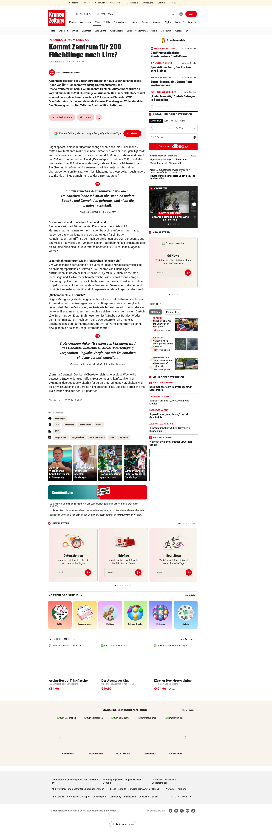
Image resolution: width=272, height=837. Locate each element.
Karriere (182, 789)
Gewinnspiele (116, 3)
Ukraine (99, 425)
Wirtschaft (63, 31)
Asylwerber (123, 437)
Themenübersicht (135, 510)
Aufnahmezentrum (97, 437)
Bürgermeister (78, 437)
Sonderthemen (141, 31)
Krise (112, 437)
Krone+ (72, 22)
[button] (184, 22)
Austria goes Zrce (182, 31)
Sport (135, 22)
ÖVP (57, 431)
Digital (168, 22)
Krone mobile (132, 3)
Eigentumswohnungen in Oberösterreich (173, 159)
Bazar (173, 3)
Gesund (145, 22)
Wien (97, 22)
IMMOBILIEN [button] (155, 121)
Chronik (75, 31)
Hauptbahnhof (61, 437)
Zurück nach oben (123, 824)
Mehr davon (166, 31)
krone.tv (192, 22)
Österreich (85, 22)
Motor (178, 22)
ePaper (87, 3)
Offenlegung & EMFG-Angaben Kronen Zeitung (122, 781)
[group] (60, 463)
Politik (106, 22)
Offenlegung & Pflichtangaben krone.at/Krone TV (75, 781)
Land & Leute (100, 31)
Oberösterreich (56, 61)
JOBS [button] (166, 121)
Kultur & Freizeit (116, 31)
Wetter (154, 31)
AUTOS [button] (174, 121)
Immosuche (148, 3)
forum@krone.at (125, 515)
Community (100, 3)
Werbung (170, 789)
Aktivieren (132, 133)
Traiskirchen (69, 425)
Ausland (157, 22)
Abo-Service (58, 796)
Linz (57, 425)
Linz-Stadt (86, 31)
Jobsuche (162, 3)
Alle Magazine (188, 710)
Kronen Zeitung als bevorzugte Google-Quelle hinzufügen (98, 133)
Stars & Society (121, 22)
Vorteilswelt (74, 3)
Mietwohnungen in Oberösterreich (173, 163)
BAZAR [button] (182, 121)
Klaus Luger (60, 418)
